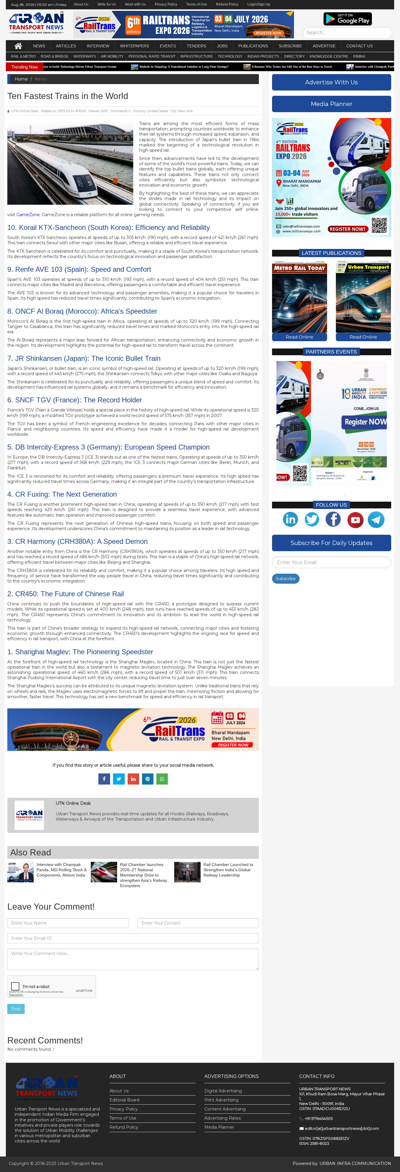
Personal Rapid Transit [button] (152, 56)
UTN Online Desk (24, 111)
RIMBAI (359, 56)
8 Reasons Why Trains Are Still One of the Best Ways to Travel (255, 66)
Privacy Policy (166, 4)
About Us (119, 1091)
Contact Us (359, 46)
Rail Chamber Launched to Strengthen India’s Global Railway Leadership (228, 869)
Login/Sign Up (258, 4)
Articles (66, 46)
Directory (294, 56)
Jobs (222, 46)
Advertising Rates (222, 1118)
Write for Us (107, 4)
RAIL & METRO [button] (23, 56)
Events (168, 46)
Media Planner (219, 1127)
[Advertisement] (331, 636)
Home (21, 79)
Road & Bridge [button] (55, 56)
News (39, 46)
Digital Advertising (223, 1091)
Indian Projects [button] (263, 56)
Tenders (196, 46)
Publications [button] (253, 46)
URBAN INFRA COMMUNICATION (355, 1163)
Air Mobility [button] (112, 56)
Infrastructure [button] (196, 56)
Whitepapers (134, 46)
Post (16, 1009)
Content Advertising (225, 1109)
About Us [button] (81, 4)
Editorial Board (124, 1100)
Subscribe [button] (290, 46)
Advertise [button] (324, 46)
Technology (230, 56)
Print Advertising (221, 1100)
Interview (98, 46)
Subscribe (286, 578)
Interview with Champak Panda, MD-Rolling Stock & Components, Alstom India (62, 869)
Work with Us (135, 4)
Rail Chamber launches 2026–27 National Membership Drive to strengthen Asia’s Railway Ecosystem (143, 875)
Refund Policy (227, 4)
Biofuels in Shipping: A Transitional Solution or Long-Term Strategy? (147, 66)
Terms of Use (196, 4)
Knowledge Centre (329, 56)
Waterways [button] (84, 56)
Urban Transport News (80, 1163)
